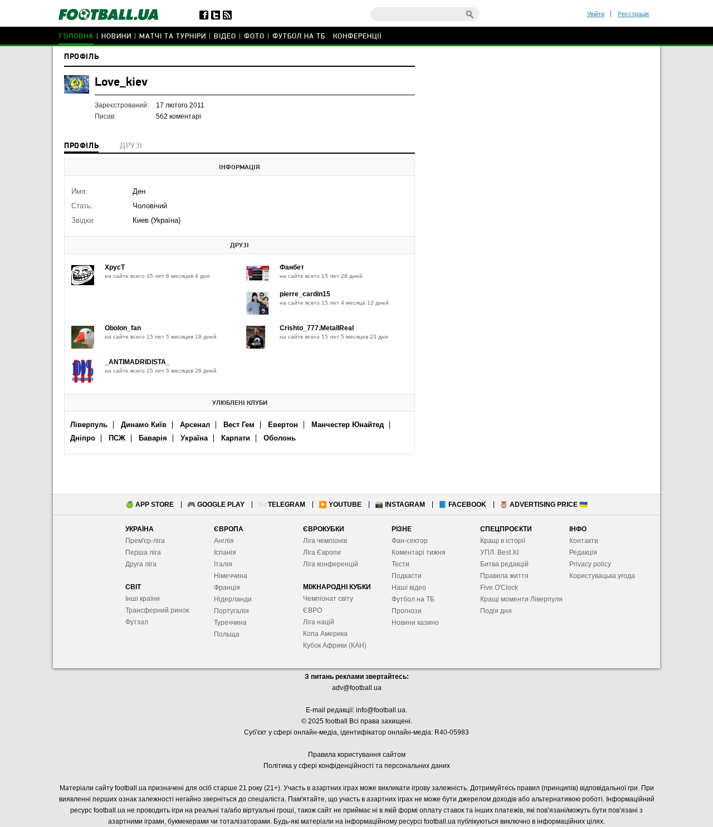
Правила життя (504, 576)
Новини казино (415, 623)
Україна (194, 438)
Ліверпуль (89, 424)
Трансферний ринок (157, 610)
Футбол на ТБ (298, 36)
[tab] (81, 147)
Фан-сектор (410, 541)
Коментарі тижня (419, 552)
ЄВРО (312, 610)
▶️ (340, 504)
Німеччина (230, 576)
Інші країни (142, 599)
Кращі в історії (502, 541)
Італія (223, 564)
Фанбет (292, 267)
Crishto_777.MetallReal (317, 328)
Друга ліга (141, 564)
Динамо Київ (144, 424)
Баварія (153, 438)
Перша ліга (143, 552)
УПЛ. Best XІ (499, 552)
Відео (225, 36)
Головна (76, 36)
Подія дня (496, 611)
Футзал (136, 622)
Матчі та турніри (172, 36)
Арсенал (195, 424)
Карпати (235, 438)
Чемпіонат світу (328, 599)
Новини (116, 36)
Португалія (231, 611)
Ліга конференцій (330, 564)
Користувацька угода (602, 576)
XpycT (115, 267)
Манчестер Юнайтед (347, 424)
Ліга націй (318, 622)
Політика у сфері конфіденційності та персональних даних (356, 766)
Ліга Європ (320, 552)
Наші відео (409, 587)
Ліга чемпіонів (325, 541)
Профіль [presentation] (81, 146)
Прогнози (407, 611)
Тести (400, 564)
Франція (227, 587)
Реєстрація (633, 14)
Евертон (283, 424)
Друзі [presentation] (131, 146)
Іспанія (225, 552)
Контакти (583, 541)
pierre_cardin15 (305, 294)
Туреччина (230, 623)
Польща (227, 634)
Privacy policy (590, 564)
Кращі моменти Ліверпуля (521, 599)
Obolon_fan (123, 328)
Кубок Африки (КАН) (335, 645)
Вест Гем (239, 424)
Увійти (595, 14)
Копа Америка (325, 634)
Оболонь (279, 438)
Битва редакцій (504, 564)
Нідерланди (233, 599)
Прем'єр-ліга (145, 541)
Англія (224, 541)
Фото (254, 36)
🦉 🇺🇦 (544, 504)
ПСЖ (117, 438)
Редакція (583, 552)
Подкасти (407, 576)
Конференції (357, 36)
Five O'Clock (499, 587)
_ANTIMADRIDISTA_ (137, 362)
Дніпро (82, 438)
